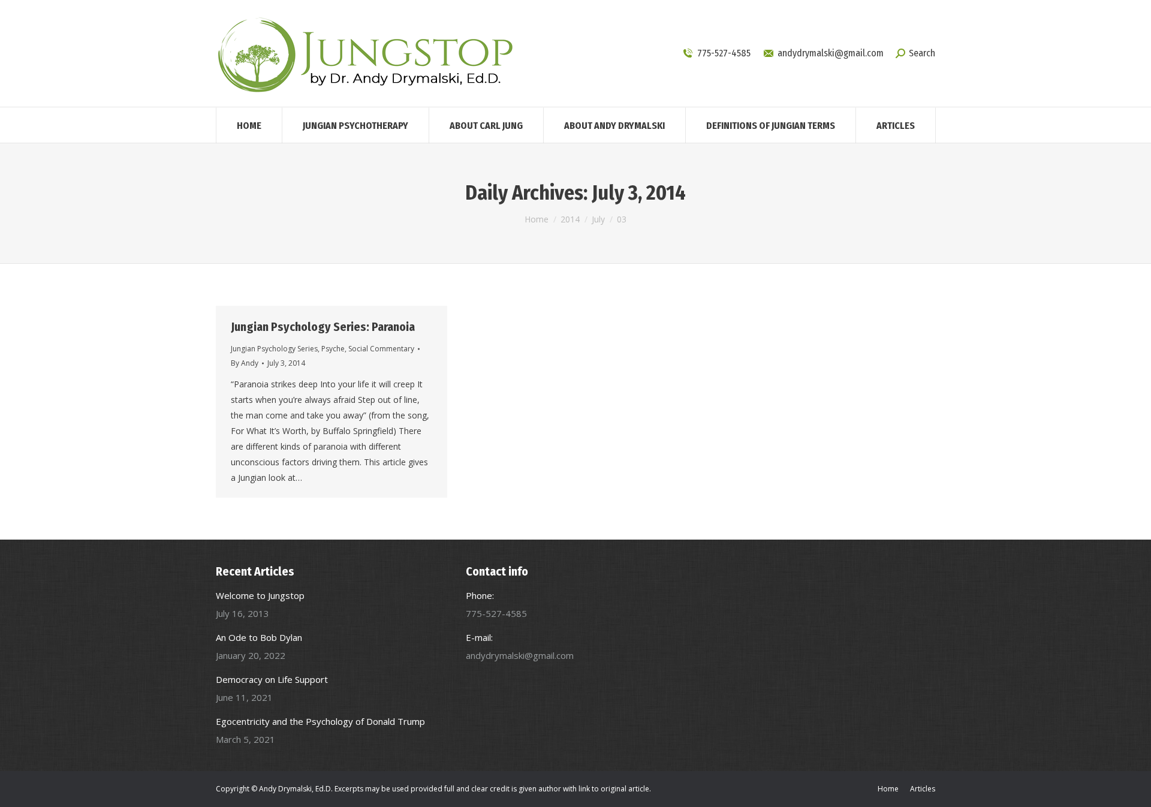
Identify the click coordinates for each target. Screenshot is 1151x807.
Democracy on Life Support (272, 679)
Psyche (333, 349)
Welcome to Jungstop (260, 595)
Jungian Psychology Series (274, 349)
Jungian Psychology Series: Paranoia (323, 327)
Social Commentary (381, 349)
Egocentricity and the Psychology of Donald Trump (320, 721)
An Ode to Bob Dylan (259, 637)
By (244, 363)
